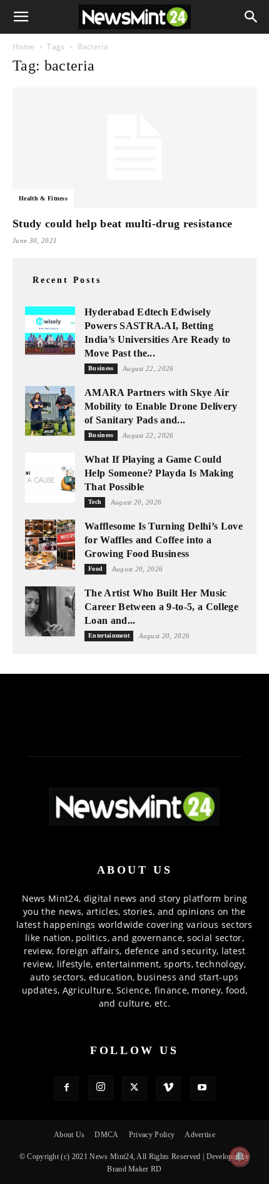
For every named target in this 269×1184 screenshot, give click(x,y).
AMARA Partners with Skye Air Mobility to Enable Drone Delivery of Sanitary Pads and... (161, 406)
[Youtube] (202, 1088)
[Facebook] (66, 1088)
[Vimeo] (168, 1088)
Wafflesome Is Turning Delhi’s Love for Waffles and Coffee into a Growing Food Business (163, 540)
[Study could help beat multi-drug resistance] (134, 147)
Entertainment (108, 635)
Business (101, 368)
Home (23, 46)
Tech (94, 501)
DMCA (106, 1134)
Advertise (200, 1134)
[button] (21, 17)
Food (95, 568)
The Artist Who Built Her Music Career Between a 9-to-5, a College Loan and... (161, 607)
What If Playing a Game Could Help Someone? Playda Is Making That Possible (159, 473)
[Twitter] (134, 1088)
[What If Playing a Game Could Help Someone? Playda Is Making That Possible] (50, 478)
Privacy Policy (152, 1134)
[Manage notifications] (240, 1157)
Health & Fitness (43, 198)
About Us (69, 1134)
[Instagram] (100, 1087)
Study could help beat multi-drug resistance (123, 223)
